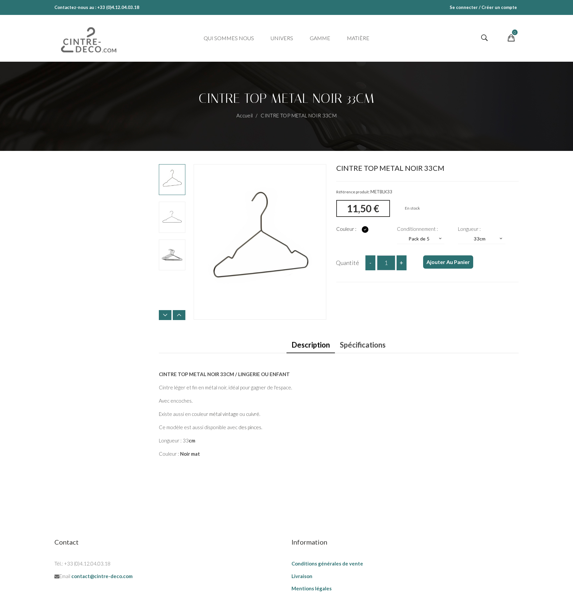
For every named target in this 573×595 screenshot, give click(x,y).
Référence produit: (353, 191)
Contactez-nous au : (75, 7)
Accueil (245, 115)
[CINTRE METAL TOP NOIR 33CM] (172, 179)
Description (310, 344)
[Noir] (365, 229)
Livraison (301, 576)
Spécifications (363, 344)
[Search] (484, 38)
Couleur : (346, 229)
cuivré (252, 414)
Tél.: (58, 563)
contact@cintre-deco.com (102, 576)
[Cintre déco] (88, 38)
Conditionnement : (418, 229)
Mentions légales (311, 588)
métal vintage (223, 414)
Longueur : (470, 229)
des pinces (249, 427)
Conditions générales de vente (327, 563)
